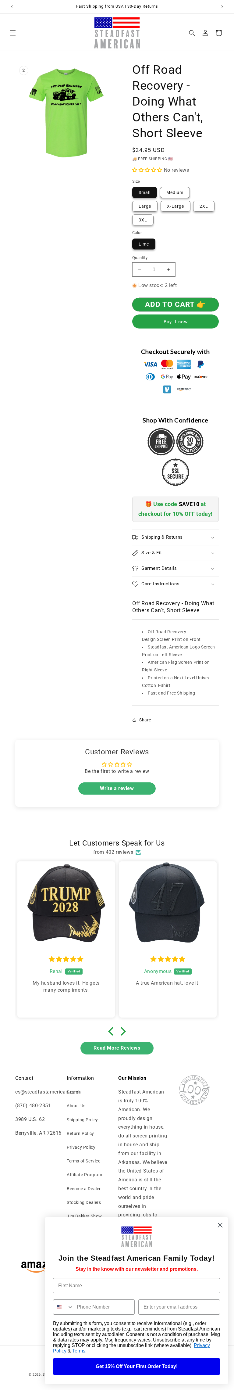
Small (145, 192)
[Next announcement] (222, 6)
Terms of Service (84, 1160)
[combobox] (63, 1307)
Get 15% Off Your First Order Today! (137, 1366)
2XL (204, 206)
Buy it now (176, 322)
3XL (143, 219)
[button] (13, 33)
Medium (174, 192)
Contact (24, 1078)
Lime (144, 244)
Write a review (117, 788)
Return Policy (80, 1133)
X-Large (175, 206)
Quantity (139, 257)
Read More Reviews (117, 1048)
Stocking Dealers (84, 1202)
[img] (66, 959)
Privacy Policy (81, 1147)
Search (74, 1092)
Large (145, 206)
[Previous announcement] (12, 6)
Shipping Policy (82, 1119)
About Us (76, 1105)
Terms (78, 1350)
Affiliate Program (84, 1174)
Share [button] (145, 719)
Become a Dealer (84, 1188)
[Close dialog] (220, 1225)
